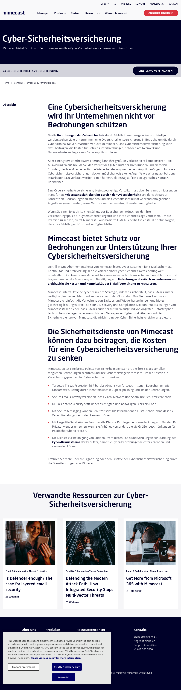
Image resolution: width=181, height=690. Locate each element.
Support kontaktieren (146, 645)
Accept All (63, 677)
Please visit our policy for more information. (56, 657)
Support (140, 3)
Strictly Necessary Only (67, 666)
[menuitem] (43, 15)
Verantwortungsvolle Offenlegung (134, 672)
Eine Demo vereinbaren (155, 70)
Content (18, 82)
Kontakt (173, 3)
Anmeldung (157, 3)
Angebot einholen (161, 12)
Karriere (126, 3)
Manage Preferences (23, 666)
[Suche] (115, 4)
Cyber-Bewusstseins (66, 442)
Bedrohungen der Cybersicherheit (80, 135)
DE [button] (102, 3)
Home (6, 82)
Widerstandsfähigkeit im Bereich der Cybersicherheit (102, 195)
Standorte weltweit (145, 636)
